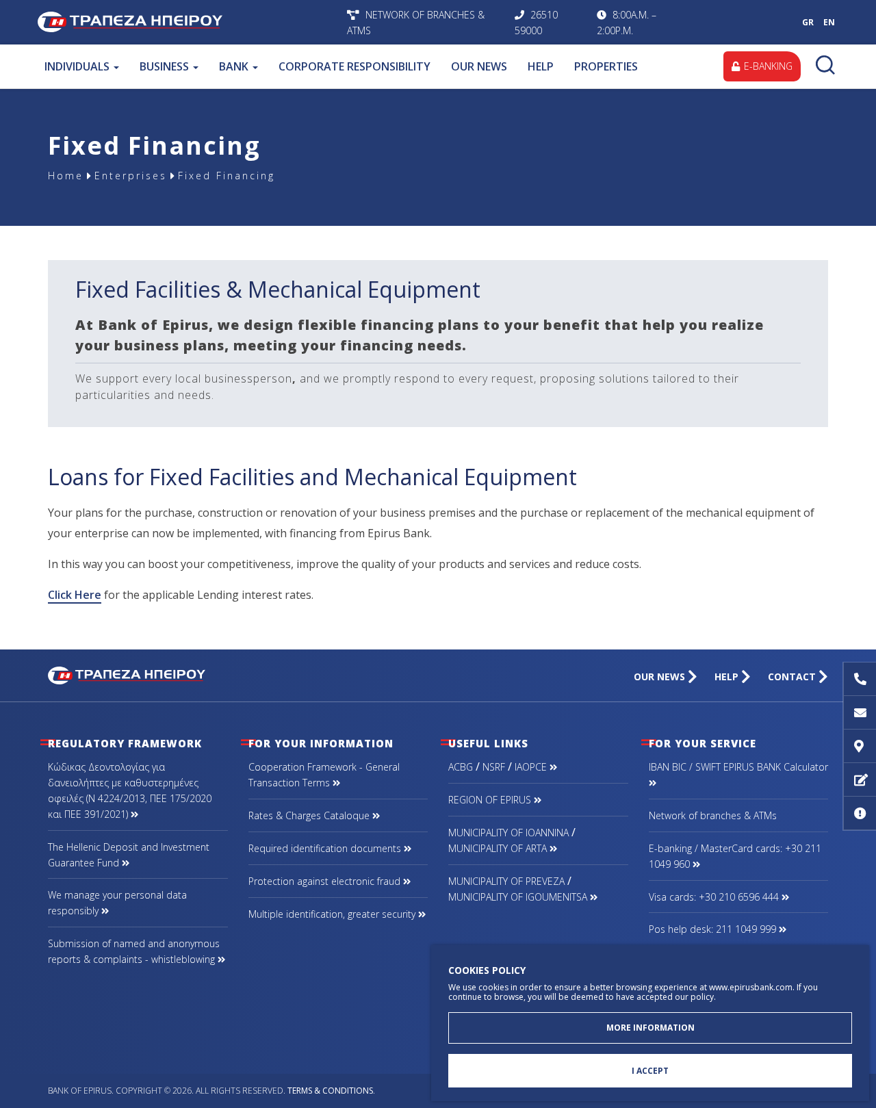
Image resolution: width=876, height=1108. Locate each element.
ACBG (460, 766)
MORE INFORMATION (650, 1027)
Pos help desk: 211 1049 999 (714, 929)
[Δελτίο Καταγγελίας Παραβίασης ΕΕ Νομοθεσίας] (859, 813)
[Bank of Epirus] (126, 674)
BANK (235, 66)
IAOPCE (532, 766)
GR (808, 22)
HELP (541, 66)
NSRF (493, 766)
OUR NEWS (479, 66)
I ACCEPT (650, 1071)
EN (829, 22)
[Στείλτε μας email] (859, 713)
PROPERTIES (606, 66)
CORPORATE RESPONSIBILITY (354, 66)
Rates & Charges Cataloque (310, 815)
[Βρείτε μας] (859, 746)
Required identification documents (326, 848)
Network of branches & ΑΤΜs (713, 815)
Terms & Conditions (330, 1090)
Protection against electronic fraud (325, 881)
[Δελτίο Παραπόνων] (859, 780)
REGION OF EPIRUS (491, 799)
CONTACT (793, 676)
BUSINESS (166, 66)
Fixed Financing (226, 175)
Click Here (74, 594)
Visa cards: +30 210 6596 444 (715, 896)
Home (65, 175)
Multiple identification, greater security (333, 913)
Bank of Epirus (189, 22)
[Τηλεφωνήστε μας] (859, 679)
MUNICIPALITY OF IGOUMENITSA (519, 896)
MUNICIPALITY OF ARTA (499, 848)
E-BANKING (767, 66)
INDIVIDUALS (78, 66)
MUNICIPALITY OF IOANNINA (508, 832)
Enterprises (130, 175)
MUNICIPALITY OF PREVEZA (506, 881)
